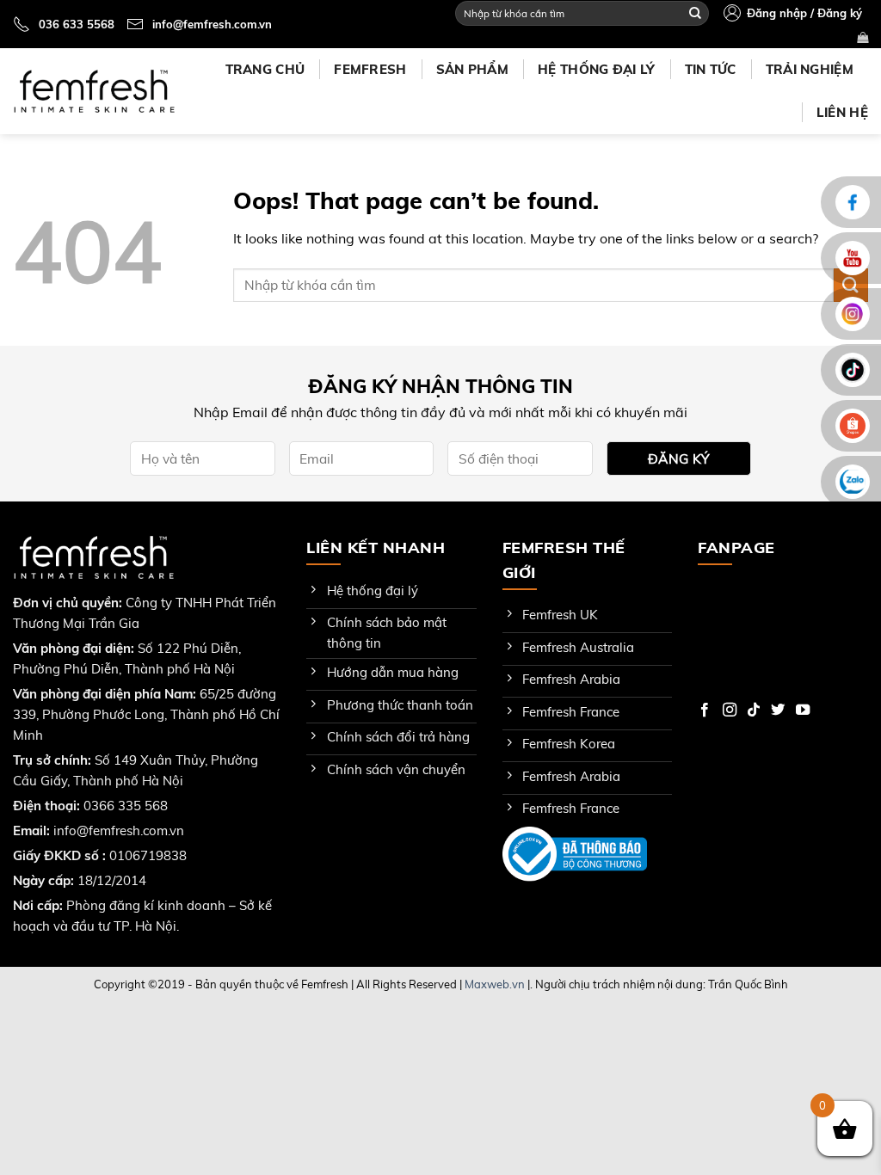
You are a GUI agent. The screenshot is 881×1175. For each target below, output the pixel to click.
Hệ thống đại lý (597, 69)
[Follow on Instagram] (729, 710)
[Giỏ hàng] (862, 37)
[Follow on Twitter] (778, 710)
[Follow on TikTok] (754, 710)
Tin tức (710, 69)
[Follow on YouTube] (803, 710)
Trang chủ (265, 69)
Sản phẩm (472, 69)
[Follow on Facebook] (705, 710)
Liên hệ (842, 112)
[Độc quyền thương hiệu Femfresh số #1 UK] (94, 91)
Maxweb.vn (495, 984)
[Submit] (695, 13)
